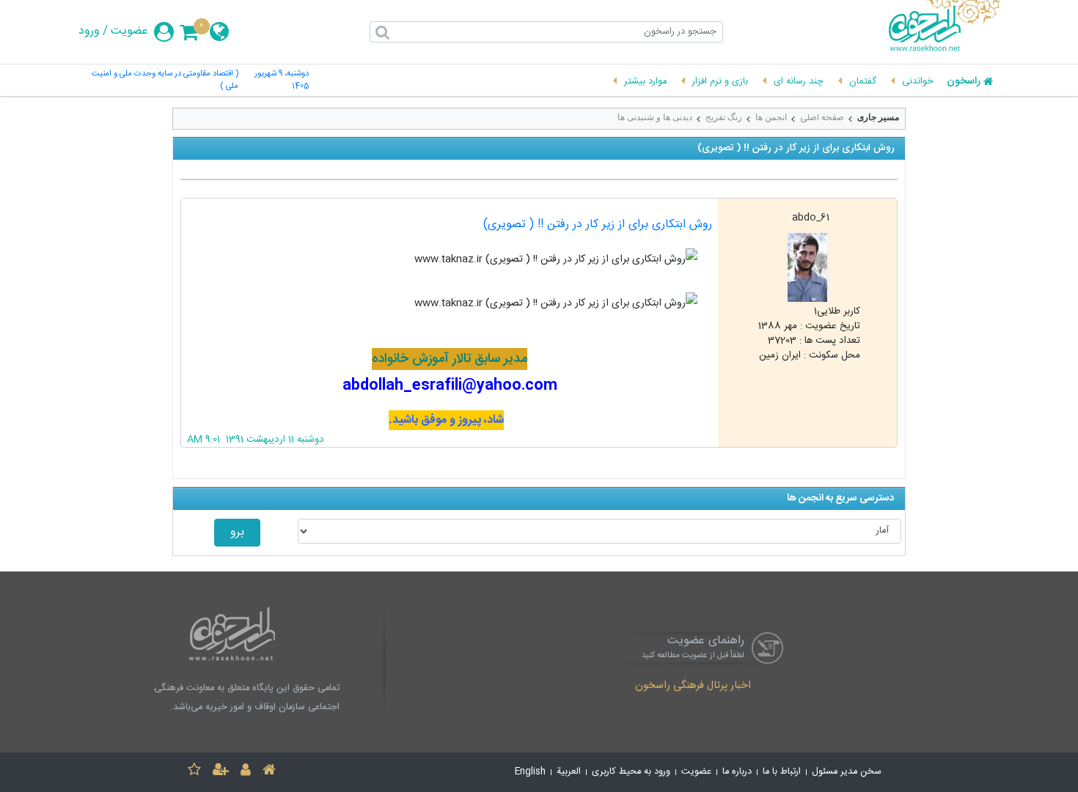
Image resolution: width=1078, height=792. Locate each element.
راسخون (963, 82)
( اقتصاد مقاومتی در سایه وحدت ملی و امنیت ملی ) (165, 80)
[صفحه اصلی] (269, 771)
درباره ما (737, 772)
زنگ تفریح (723, 117)
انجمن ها (771, 117)
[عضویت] (221, 771)
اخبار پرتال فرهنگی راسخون (693, 686)
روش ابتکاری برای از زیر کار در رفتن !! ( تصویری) (597, 224)
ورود (89, 31)
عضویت (129, 31)
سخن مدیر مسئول (846, 772)
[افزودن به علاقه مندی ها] (194, 771)
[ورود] (246, 771)
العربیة (569, 772)
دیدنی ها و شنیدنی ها (654, 117)
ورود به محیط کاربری (631, 772)
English (530, 772)
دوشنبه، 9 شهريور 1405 (281, 80)
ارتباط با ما (782, 772)
